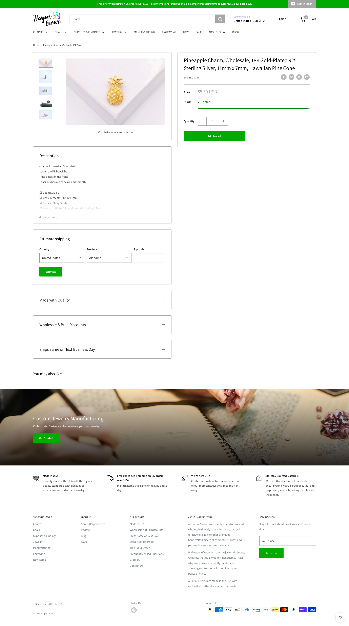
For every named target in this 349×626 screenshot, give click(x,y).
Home (36, 45)
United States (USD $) (46, 603)
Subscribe (271, 553)
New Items (39, 559)
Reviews (85, 530)
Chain (36, 530)
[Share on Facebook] (284, 77)
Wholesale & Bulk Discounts (146, 530)
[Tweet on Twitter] (299, 77)
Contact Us (136, 566)
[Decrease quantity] (202, 121)
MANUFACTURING (144, 32)
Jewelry (37, 542)
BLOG (235, 32)
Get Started (46, 438)
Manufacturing (41, 548)
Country (44, 249)
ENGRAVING (169, 32)
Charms (37, 524)
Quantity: (189, 121)
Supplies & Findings (44, 536)
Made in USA (137, 524)
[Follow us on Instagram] (134, 610)
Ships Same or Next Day (144, 536)
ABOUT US (215, 32)
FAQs (84, 542)
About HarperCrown (93, 524)
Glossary (135, 559)
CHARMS (38, 32)
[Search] (220, 19)
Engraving (39, 554)
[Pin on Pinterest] (291, 77)
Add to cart (214, 136)
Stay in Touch (304, 3)
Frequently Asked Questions (147, 554)
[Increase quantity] (223, 121)
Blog (83, 536)
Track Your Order (140, 548)
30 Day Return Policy (142, 542)
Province (92, 249)
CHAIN (58, 32)
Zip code (139, 249)
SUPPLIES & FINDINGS (87, 32)
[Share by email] (307, 77)
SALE (199, 32)
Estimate (50, 271)
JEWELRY (116, 32)
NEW (186, 32)
